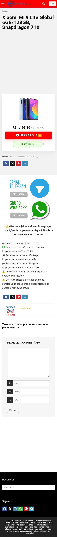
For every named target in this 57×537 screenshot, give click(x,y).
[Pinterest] (26, 509)
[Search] (43, 4)
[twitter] (10, 509)
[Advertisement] (28, 61)
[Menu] (3, 4)
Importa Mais (7, 157)
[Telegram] (31, 509)
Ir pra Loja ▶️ (31, 135)
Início (4, 11)
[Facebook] (4, 509)
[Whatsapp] (20, 509)
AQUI (32, 533)
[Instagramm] (15, 509)
